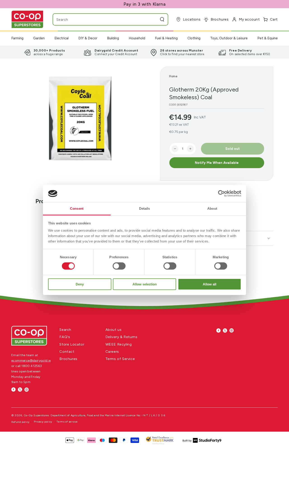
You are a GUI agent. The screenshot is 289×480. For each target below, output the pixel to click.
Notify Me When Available (217, 163)
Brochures (68, 359)
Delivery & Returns (121, 337)
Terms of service (67, 421)
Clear (153, 19)
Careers (112, 351)
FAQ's (64, 337)
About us (113, 329)
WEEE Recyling (118, 344)
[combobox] (101, 19)
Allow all (209, 284)
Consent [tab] (77, 208)
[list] (144, 52)
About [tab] (212, 208)
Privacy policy (43, 421)
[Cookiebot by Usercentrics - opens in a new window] (221, 193)
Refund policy (20, 422)
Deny (80, 284)
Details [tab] (144, 208)
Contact (66, 351)
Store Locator (71, 344)
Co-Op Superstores (36, 415)
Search (65, 329)
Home (173, 76)
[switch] (119, 266)
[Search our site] (162, 19)
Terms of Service (120, 359)
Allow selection (145, 284)
